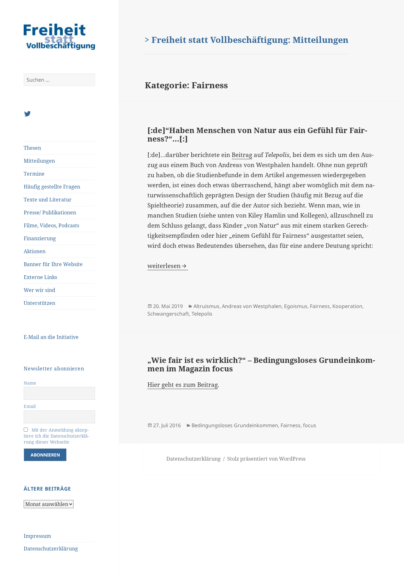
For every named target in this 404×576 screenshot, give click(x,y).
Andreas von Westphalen (252, 306)
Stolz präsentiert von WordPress (266, 458)
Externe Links (40, 277)
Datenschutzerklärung (51, 548)
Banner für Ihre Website (53, 264)
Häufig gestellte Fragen (52, 186)
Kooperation (347, 306)
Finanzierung (40, 238)
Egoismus (295, 306)
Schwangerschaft (168, 313)
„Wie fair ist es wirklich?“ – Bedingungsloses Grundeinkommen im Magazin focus (261, 364)
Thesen (32, 147)
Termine (34, 173)
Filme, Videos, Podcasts (51, 225)
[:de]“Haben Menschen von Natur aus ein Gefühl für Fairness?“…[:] (257, 134)
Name (30, 383)
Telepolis (202, 313)
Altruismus (206, 306)
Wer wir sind (39, 290)
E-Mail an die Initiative (51, 337)
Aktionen (34, 251)
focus (309, 425)
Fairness (320, 306)
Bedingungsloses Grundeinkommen (235, 425)
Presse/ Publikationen (50, 212)
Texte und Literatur (48, 199)
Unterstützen (39, 303)
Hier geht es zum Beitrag (182, 385)
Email (30, 406)
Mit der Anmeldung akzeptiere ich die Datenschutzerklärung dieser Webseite (56, 436)
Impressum (37, 535)
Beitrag (242, 155)
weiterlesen (167, 266)
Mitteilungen (39, 160)
